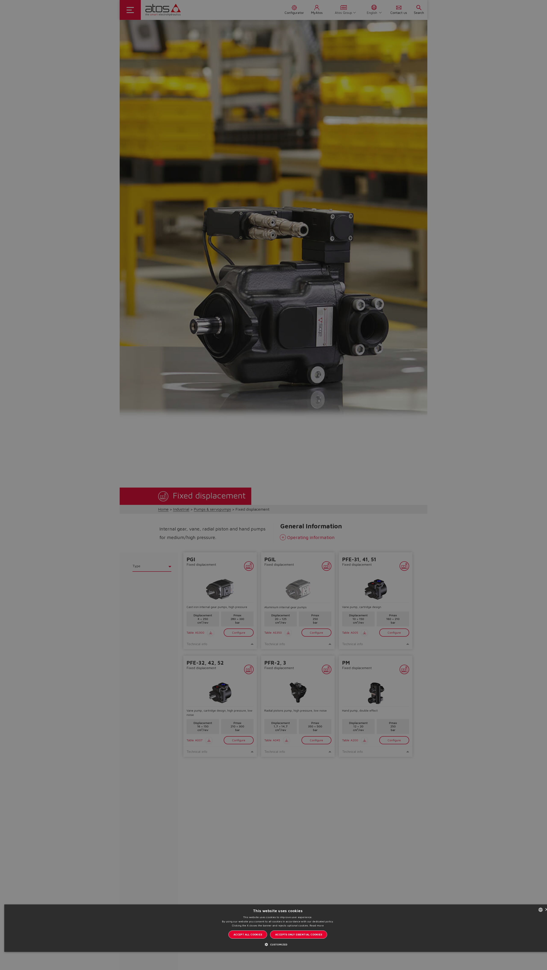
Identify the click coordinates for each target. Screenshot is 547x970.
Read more (317, 925)
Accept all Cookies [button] (248, 934)
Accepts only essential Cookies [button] (298, 934)
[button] (277, 944)
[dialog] (273, 485)
